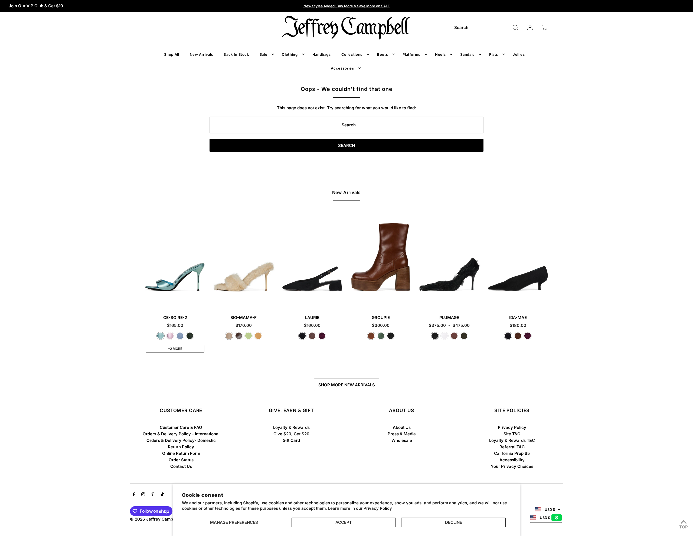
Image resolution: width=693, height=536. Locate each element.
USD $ (550, 509)
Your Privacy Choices (512, 466)
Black (390, 336)
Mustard (258, 336)
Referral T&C (512, 446)
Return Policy (181, 446)
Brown (454, 336)
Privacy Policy (378, 508)
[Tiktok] (162, 495)
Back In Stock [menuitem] (236, 54)
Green (381, 336)
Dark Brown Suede (518, 336)
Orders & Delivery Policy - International (181, 433)
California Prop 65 (512, 453)
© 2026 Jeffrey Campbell (155, 519)
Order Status (181, 459)
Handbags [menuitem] (321, 54)
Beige (229, 336)
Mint (248, 336)
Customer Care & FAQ (181, 427)
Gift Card (291, 440)
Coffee (239, 336)
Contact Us (181, 466)
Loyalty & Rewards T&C (512, 440)
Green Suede (190, 336)
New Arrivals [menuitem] (201, 54)
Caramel (371, 336)
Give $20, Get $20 (291, 433)
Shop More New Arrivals (346, 384)
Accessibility (512, 459)
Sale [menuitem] (263, 54)
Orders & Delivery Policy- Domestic (181, 440)
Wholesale (401, 440)
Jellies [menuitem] (519, 54)
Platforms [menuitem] (411, 54)
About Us (402, 427)
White (444, 336)
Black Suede (302, 336)
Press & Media (402, 433)
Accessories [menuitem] (342, 68)
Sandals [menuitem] (467, 54)
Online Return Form (181, 453)
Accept (343, 522)
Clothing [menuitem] (290, 54)
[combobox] (481, 27)
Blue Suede (180, 336)
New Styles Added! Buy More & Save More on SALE (346, 6)
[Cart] (544, 27)
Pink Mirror (170, 336)
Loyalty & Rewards (291, 427)
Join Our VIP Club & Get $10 (36, 5)
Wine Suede (322, 336)
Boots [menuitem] (382, 54)
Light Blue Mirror (160, 336)
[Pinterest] (153, 495)
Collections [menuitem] (351, 54)
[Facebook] (134, 495)
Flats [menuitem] (493, 54)
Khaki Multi (464, 336)
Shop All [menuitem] (171, 54)
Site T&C (512, 433)
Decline (453, 522)
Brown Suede (312, 336)
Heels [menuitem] (440, 54)
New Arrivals (346, 192)
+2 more (175, 349)
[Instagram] (143, 495)
